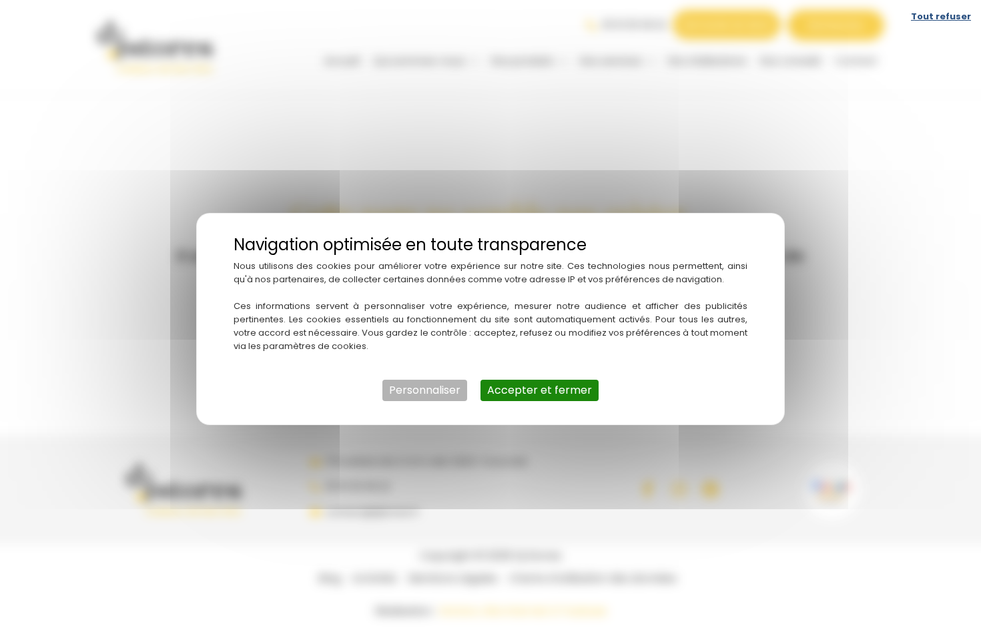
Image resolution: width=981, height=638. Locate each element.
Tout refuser (941, 16)
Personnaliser (424, 390)
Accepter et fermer (539, 390)
